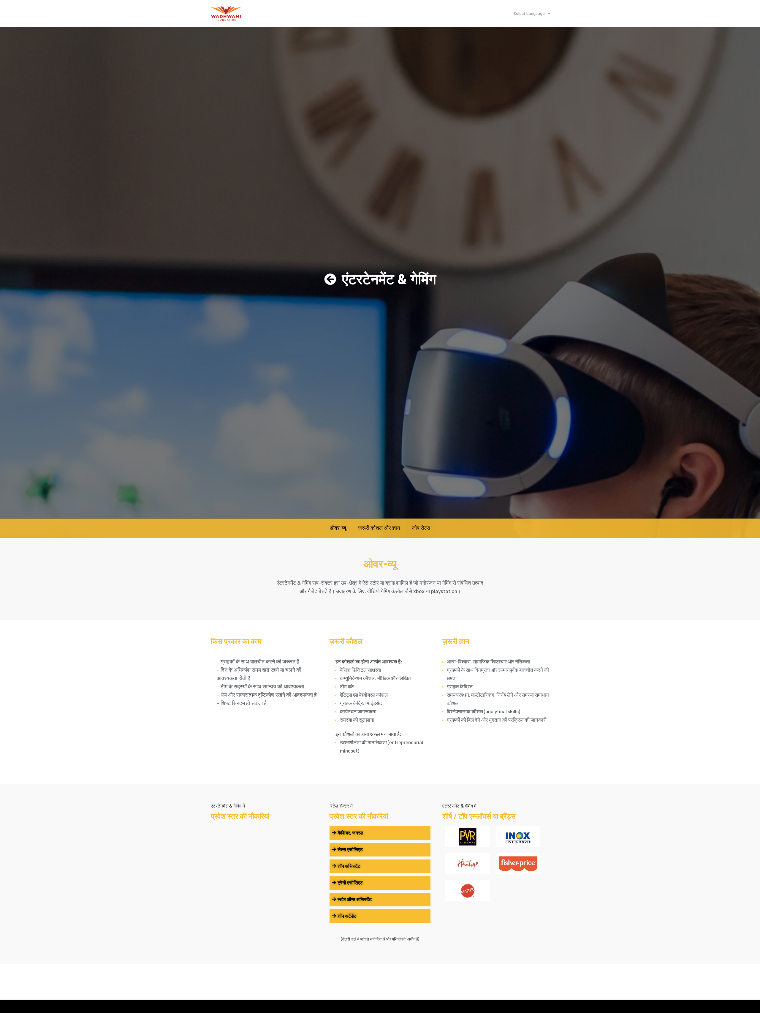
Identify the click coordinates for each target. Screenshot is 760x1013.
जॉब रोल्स (421, 528)
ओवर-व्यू (338, 528)
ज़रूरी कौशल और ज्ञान (379, 528)
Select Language (529, 13)
